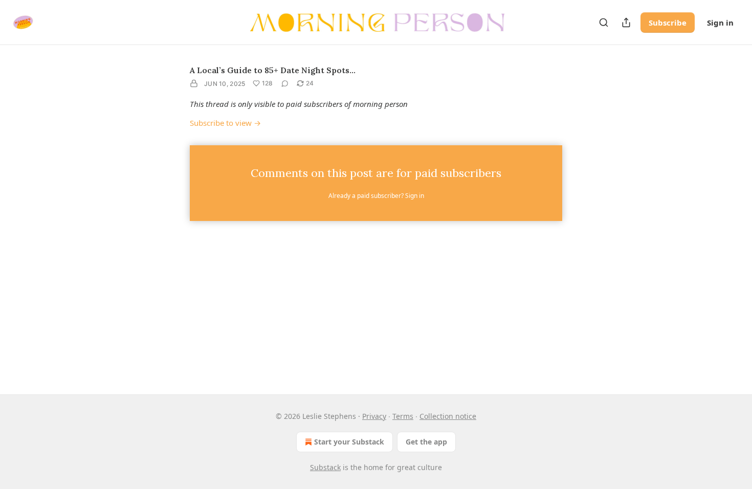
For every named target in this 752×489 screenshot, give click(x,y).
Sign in (720, 22)
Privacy (374, 416)
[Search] (603, 22)
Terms (402, 416)
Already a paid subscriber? (376, 195)
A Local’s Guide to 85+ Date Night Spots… (273, 70)
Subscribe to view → (225, 123)
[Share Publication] (626, 22)
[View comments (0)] (285, 83)
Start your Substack (349, 442)
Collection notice (447, 416)
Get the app (426, 442)
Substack (325, 467)
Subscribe (668, 22)
